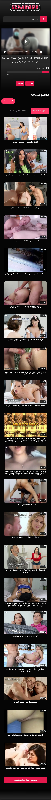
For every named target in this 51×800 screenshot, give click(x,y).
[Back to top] (43, 792)
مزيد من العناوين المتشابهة (25, 780)
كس (19, 83)
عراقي (29, 83)
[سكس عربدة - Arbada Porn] (25, 7)
